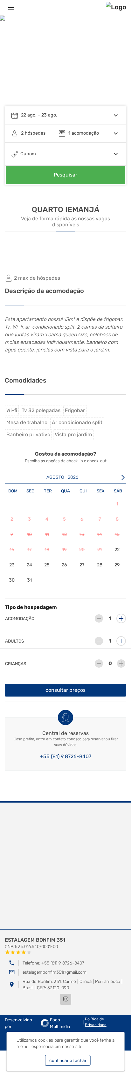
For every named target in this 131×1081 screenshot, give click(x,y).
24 (29, 565)
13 (81, 534)
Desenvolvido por (37, 1023)
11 (47, 534)
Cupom (28, 154)
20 (82, 549)
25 (47, 565)
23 (12, 565)
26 (64, 565)
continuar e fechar (67, 1060)
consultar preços (65, 690)
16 (12, 549)
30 (12, 580)
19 (64, 549)
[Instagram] (65, 999)
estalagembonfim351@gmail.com (54, 972)
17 (29, 549)
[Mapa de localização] (65, 866)
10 (29, 534)
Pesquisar (65, 175)
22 (117, 549)
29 (117, 565)
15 (117, 534)
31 (29, 580)
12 (64, 534)
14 (99, 534)
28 (99, 565)
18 (47, 549)
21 (99, 549)
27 (81, 565)
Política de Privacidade (96, 1022)
